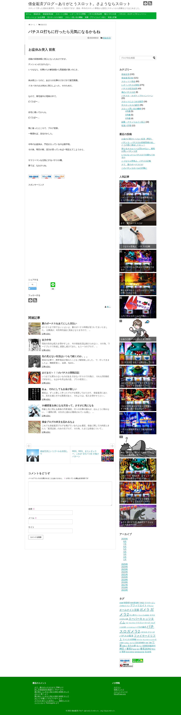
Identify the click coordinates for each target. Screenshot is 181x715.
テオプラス (132, 623)
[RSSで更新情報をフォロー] (150, 3)
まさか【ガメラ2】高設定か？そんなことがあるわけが (137, 523)
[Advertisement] (49, 204)
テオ (127, 623)
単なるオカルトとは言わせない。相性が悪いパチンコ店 (137, 291)
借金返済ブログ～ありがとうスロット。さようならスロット (79, 4)
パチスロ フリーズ (147, 632)
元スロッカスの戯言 (55, 17)
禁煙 (123, 652)
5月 (124, 549)
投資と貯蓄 (112, 17)
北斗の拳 (132, 645)
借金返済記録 (48, 14)
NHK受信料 (134, 603)
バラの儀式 (141, 627)
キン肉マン (133, 615)
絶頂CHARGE (130, 652)
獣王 (138, 649)
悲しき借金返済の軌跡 (43, 690)
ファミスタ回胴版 (129, 639)
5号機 (127, 115)
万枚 (150, 643)
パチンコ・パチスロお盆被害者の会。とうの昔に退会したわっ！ (137, 199)
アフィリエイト (138, 605)
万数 (146, 642)
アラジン (150, 606)
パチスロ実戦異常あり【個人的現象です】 (137, 430)
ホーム (28, 14)
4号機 (127, 111)
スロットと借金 (62, 14)
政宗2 (134, 649)
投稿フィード (119, 690)
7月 (124, 544)
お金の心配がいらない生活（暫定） (137, 139)
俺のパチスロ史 (110, 14)
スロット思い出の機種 (73, 17)
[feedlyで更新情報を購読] (145, 3)
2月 (124, 557)
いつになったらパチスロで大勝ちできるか (137, 268)
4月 (124, 552)
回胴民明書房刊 (148, 646)
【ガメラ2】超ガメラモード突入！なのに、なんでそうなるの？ (137, 384)
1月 (124, 560)
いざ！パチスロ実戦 (78, 14)
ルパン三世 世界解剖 (137, 643)
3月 (124, 554)
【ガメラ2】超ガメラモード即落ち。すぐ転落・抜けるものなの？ (137, 407)
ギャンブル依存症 (143, 615)
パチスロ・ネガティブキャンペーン (132, 14)
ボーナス (139, 639)
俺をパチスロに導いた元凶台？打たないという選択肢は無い (137, 454)
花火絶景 (148, 652)
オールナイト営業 (129, 609)
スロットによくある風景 (35, 17)
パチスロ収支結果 (95, 14)
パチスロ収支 (126, 635)
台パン (139, 646)
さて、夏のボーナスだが (132, 164)
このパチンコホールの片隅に (134, 168)
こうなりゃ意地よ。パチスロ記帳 (136, 161)
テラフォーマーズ (143, 623)
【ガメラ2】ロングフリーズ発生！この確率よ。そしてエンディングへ (137, 500)
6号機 (127, 118)
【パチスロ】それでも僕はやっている (137, 362)
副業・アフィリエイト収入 (95, 17)
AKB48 (126, 602)
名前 (31, 509)
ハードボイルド (131, 627)
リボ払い (126, 642)
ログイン (117, 687)
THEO (141, 603)
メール (32, 518)
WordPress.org (120, 694)
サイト (31, 527)
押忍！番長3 (125, 649)
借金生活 (36, 14)
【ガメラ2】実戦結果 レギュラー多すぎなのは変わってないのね (137, 477)
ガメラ (145, 609)
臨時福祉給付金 (139, 652)
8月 (124, 541)
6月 (124, 547)
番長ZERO (145, 649)
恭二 (109, 307)
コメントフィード (121, 692)
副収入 (124, 646)
